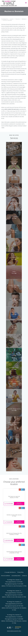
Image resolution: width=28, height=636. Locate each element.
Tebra (20, 631)
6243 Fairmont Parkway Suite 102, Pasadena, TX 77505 (14, 534)
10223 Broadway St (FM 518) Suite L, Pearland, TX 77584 (14, 552)
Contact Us (24, 575)
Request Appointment (19, 503)
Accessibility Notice (16, 575)
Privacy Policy (20, 572)
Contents (12, 19)
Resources (18, 19)
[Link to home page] (11, 3)
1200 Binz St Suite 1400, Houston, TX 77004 (14, 515)
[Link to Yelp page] (20, 490)
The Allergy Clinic (4, 19)
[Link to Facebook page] (24, 490)
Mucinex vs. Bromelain (7, 20)
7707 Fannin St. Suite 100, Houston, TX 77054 (14, 497)
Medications (24, 19)
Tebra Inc (14, 572)
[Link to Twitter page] (22, 490)
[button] (26, 2)
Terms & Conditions (5, 575)
